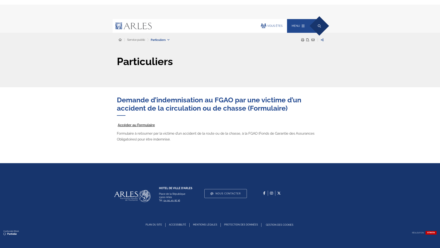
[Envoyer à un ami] (313, 40)
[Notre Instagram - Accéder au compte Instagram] (271, 193)
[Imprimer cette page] (302, 40)
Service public (136, 39)
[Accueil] (120, 40)
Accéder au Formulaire (136, 125)
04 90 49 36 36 (171, 200)
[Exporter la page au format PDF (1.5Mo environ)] (307, 40)
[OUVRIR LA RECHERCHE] (319, 26)
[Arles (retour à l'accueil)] (183, 25)
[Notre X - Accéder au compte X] (279, 193)
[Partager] (322, 40)
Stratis (431, 233)
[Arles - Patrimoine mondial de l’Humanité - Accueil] (132, 196)
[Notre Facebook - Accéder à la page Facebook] (264, 193)
